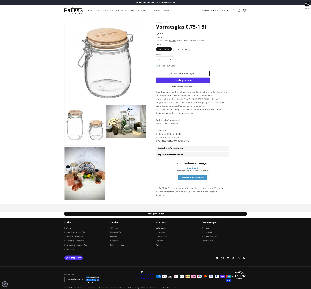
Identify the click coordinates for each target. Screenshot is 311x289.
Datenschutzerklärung (117, 288)
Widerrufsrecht (102, 288)
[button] (104, 10)
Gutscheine (115, 241)
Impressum (160, 232)
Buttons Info (115, 232)
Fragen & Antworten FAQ (75, 232)
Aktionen (114, 228)
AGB (158, 245)
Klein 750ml (164, 49)
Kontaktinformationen (168, 288)
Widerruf (159, 241)
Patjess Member (117, 245)
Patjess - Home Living (78, 288)
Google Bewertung (210, 236)
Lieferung (68, 228)
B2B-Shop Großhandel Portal (76, 245)
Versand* (172, 40)
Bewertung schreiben (192, 177)
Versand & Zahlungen (73, 236)
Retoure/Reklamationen (74, 241)
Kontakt (113, 236)
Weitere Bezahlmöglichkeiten (183, 86)
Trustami (205, 228)
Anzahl (158, 55)
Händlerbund (207, 241)
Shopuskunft (207, 232)
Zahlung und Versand (140, 288)
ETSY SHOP (69, 249)
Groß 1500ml (181, 49)
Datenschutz (161, 236)
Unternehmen (162, 228)
